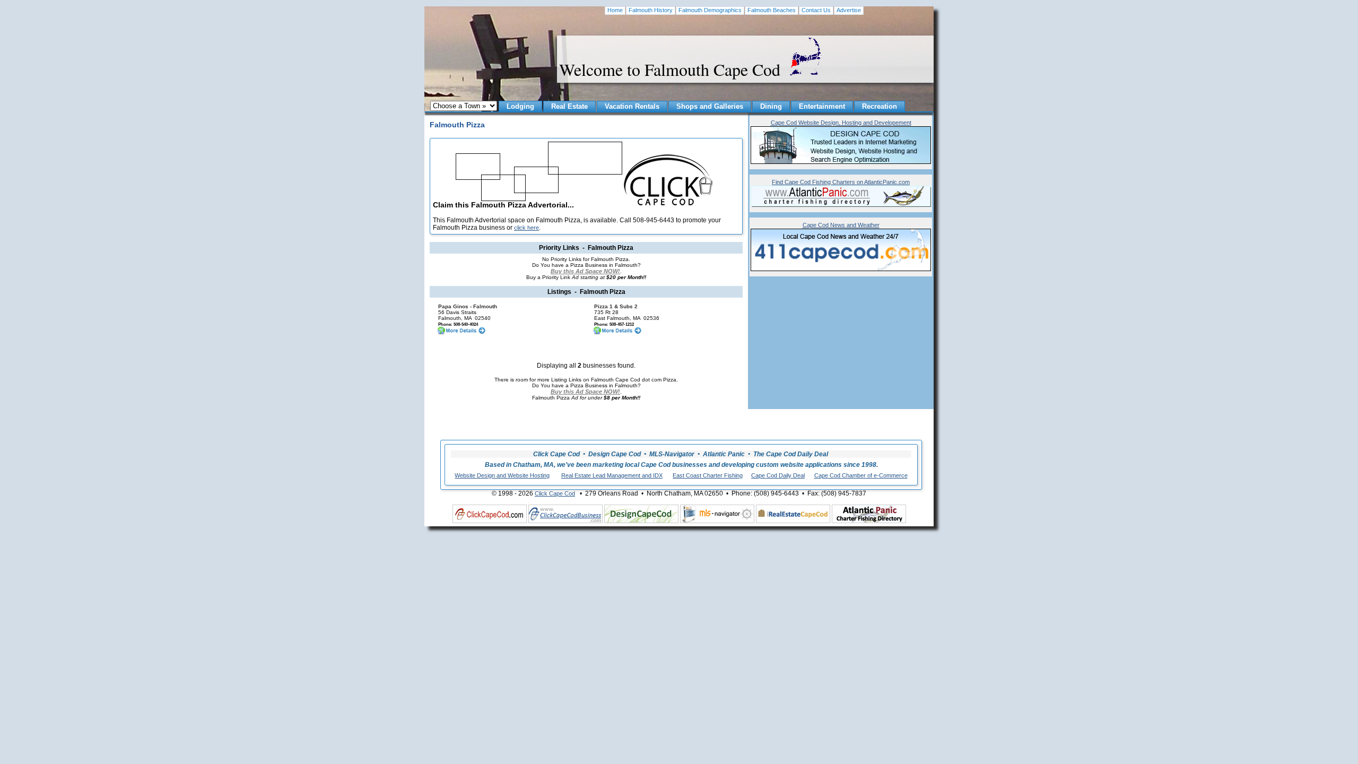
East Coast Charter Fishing (708, 475)
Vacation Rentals (632, 106)
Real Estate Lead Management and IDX (612, 475)
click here (526, 227)
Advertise (849, 10)
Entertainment (822, 106)
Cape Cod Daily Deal (778, 475)
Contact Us (816, 10)
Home (615, 10)
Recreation (879, 106)
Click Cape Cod (555, 493)
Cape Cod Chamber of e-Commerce (861, 475)
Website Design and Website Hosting (502, 475)
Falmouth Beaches (771, 10)
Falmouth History (651, 10)
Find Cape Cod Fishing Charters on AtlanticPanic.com (841, 182)
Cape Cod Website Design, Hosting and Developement (841, 122)
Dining (771, 106)
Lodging (520, 106)
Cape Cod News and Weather (841, 225)
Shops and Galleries (709, 106)
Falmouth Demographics (710, 10)
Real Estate (569, 106)
